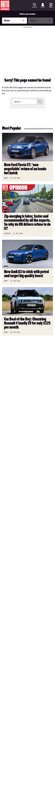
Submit (40, 101)
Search (34, 7)
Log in (43, 7)
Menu (51, 7)
